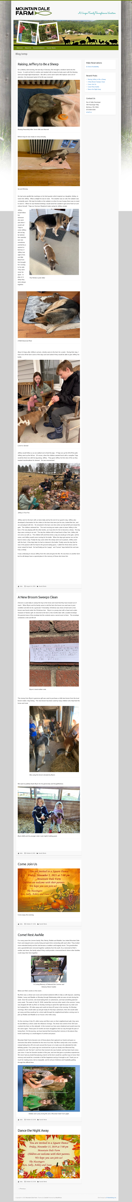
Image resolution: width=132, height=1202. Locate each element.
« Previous (22, 1189)
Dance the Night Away (33, 1130)
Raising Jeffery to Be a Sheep (38, 64)
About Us (28, 48)
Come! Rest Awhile (31, 935)
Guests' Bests (42, 586)
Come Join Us (27, 864)
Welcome (20, 48)
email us (89, 112)
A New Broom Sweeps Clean (38, 597)
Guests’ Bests (51, 48)
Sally (21, 586)
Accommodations (38, 48)
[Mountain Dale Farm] (66, 11)
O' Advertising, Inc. (111, 1197)
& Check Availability (92, 66)
